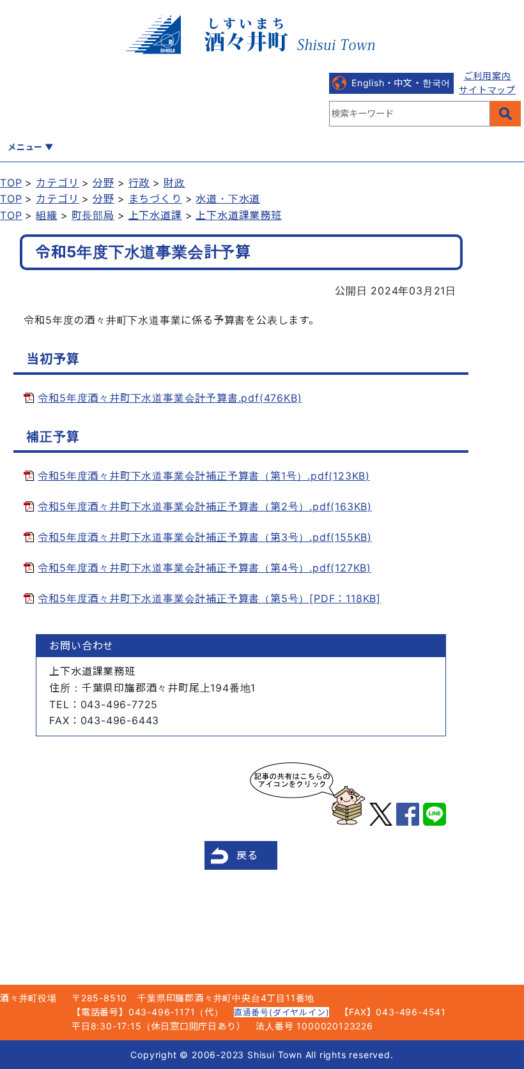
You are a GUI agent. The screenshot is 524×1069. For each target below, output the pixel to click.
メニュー (25, 147)
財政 (174, 182)
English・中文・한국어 (401, 82)
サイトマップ (487, 89)
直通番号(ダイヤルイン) (282, 1012)
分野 (103, 182)
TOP (11, 182)
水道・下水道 (228, 198)
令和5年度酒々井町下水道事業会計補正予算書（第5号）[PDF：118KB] (209, 598)
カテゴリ (57, 182)
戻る (247, 855)
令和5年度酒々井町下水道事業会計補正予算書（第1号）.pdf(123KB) (204, 475)
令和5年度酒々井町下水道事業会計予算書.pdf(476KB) (170, 397)
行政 (139, 182)
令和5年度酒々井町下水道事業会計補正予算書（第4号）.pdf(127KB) (204, 567)
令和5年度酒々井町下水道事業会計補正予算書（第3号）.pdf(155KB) (205, 537)
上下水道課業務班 (238, 215)
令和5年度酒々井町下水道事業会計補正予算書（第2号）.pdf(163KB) (205, 506)
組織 (47, 215)
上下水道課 (155, 215)
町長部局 (93, 215)
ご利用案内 (487, 75)
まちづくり (155, 198)
